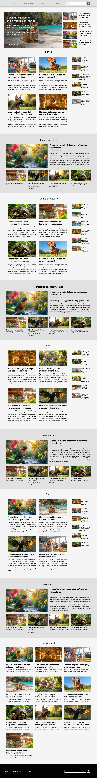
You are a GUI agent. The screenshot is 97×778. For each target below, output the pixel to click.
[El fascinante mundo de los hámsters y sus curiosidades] (70, 44)
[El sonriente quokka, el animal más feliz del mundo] (76, 214)
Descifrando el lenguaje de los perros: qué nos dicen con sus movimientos (20, 114)
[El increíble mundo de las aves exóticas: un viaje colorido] (70, 35)
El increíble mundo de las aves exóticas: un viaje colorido (85, 33)
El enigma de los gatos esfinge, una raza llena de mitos (85, 24)
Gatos (43, 3)
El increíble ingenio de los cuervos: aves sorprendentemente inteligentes (84, 77)
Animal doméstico (28, 3)
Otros (57, 3)
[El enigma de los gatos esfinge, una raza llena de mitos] (70, 25)
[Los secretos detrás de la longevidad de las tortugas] (76, 93)
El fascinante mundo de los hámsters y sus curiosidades (85, 42)
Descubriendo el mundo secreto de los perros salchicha (52, 76)
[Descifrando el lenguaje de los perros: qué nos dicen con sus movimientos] (22, 102)
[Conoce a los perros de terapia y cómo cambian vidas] (70, 16)
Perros (13, 3)
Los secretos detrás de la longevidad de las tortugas (85, 93)
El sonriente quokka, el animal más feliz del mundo (21, 19)
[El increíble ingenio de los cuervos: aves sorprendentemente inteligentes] (75, 76)
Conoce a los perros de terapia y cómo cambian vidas (85, 15)
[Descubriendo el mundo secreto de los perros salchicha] (53, 65)
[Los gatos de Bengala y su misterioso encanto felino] (76, 206)
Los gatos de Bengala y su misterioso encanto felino (85, 206)
